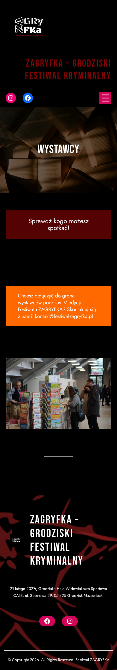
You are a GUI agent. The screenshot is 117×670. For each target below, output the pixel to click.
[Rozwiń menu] (105, 98)
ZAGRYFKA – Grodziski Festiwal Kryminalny (56, 540)
